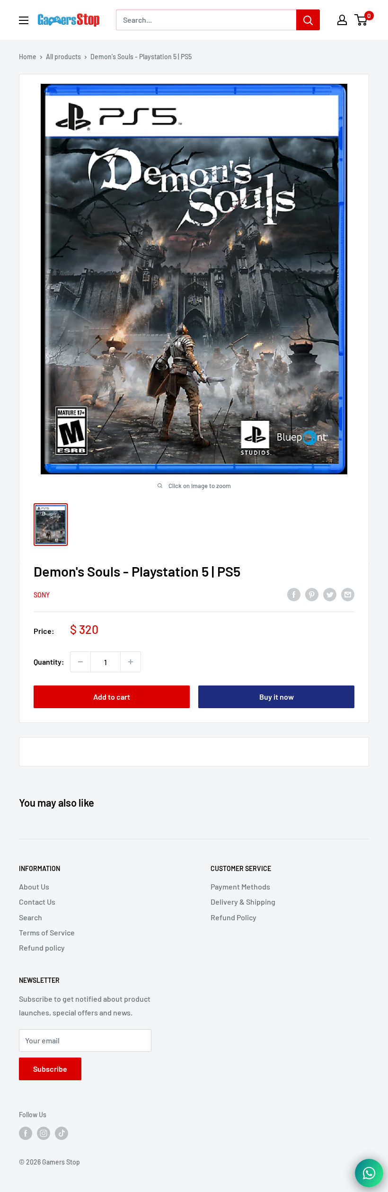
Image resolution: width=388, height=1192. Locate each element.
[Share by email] (347, 594)
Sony (42, 595)
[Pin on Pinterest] (311, 594)
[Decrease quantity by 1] (80, 662)
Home (27, 57)
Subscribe (50, 1068)
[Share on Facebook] (293, 594)
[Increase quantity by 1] (131, 662)
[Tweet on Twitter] (329, 594)
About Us (34, 886)
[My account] (342, 20)
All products (63, 57)
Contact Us (37, 901)
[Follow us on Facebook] (25, 1133)
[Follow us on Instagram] (43, 1133)
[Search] (308, 19)
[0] (361, 20)
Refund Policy (233, 917)
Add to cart (111, 696)
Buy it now (276, 696)
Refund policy (42, 947)
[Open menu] (23, 20)
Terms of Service (47, 932)
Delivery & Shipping (243, 901)
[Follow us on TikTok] (61, 1133)
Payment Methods (240, 886)
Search (30, 917)
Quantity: (49, 661)
